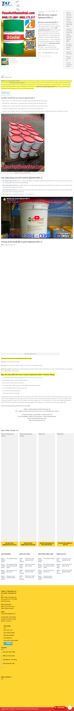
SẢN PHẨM (18, 9)
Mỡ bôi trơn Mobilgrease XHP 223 (9, 544)
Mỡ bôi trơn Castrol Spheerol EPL (45, 86)
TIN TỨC (17, 13)
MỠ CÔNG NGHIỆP (50, 11)
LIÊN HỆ (17, 17)
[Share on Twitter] (42, 56)
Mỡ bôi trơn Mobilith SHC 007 (65, 544)
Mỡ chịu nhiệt (55, 52)
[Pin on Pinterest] (47, 56)
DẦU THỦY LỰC (8, 630)
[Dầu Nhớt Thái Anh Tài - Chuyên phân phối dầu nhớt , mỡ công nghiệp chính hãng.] (7, 3)
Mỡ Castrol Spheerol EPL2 (9, 185)
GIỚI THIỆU (18, 5)
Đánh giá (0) (8, 77)
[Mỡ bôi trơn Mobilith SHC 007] (65, 487)
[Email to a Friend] (44, 56)
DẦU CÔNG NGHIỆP (9, 632)
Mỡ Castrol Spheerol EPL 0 (17, 82)
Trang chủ (41, 11)
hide (8, 92)
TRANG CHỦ (17, 2)
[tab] (2, 77)
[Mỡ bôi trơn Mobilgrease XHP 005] (28, 487)
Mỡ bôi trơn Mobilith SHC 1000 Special (47, 544)
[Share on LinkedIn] (50, 56)
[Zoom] (3, 55)
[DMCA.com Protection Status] (8, 643)
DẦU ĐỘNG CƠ (8, 638)
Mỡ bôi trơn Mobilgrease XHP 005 (28, 544)
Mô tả (2, 77)
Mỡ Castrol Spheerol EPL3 (9, 189)
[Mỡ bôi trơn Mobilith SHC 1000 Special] (46, 487)
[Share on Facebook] (39, 56)
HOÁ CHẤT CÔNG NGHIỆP (11, 640)
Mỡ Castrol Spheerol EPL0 (9, 180)
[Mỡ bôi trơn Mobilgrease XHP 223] (9, 487)
